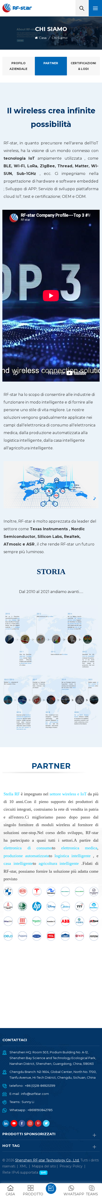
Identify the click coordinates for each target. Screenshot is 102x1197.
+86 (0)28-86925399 (40, 1085)
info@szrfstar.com (35, 1094)
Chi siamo (59, 38)
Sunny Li (28, 1102)
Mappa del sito (44, 1166)
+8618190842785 (40, 1110)
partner (50, 63)
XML (23, 1166)
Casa (42, 38)
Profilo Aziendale (18, 66)
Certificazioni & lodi (83, 66)
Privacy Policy (71, 1166)
